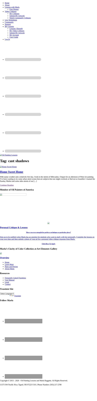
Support (8, 24)
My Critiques (14, 14)
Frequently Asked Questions (15, 278)
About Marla (9, 269)
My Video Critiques (16, 31)
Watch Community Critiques (20, 18)
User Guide (13, 37)
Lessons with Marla (12, 7)
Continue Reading (7, 185)
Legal (7, 282)
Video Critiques (10, 11)
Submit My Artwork (17, 16)
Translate (17, 296)
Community (9, 22)
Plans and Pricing (11, 267)
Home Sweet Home (11, 171)
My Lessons (9, 26)
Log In (7, 39)
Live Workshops (11, 20)
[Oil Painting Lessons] (8, 155)
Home (7, 3)
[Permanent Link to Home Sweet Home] (8, 167)
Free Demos (14, 9)
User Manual (9, 280)
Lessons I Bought (16, 29)
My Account (14, 35)
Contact (8, 284)
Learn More (9, 264)
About (7, 5)
